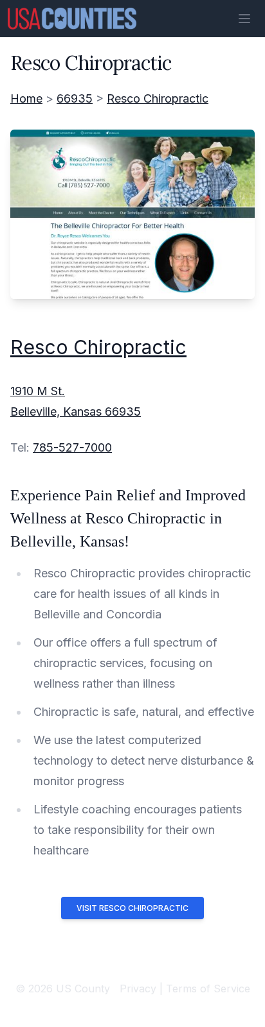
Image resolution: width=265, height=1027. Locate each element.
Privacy (138, 988)
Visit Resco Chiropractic (132, 908)
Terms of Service (208, 988)
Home (26, 98)
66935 (75, 98)
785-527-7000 (72, 447)
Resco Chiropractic (157, 98)
